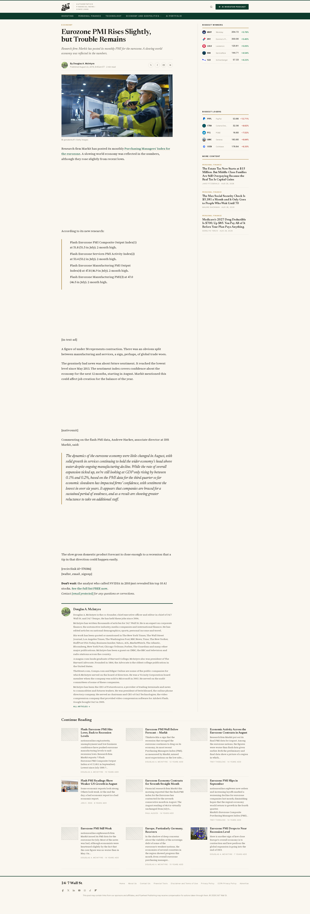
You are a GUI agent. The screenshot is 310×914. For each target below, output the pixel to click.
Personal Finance (89, 16)
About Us (132, 883)
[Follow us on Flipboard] (95, 890)
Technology (114, 16)
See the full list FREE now (89, 588)
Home (122, 883)
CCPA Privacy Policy (227, 883)
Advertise (244, 883)
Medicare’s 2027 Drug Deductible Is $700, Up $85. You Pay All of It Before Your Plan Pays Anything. (224, 223)
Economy (67, 25)
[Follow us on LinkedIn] (73, 890)
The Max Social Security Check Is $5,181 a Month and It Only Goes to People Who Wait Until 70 (224, 200)
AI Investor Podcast (234, 7)
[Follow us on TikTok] (90, 890)
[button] (211, 7)
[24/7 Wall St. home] (65, 7)
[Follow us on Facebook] (62, 890)
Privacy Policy (207, 883)
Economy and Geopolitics (142, 16)
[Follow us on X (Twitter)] (68, 890)
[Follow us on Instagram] (84, 890)
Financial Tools (161, 883)
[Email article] (163, 65)
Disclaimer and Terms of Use (184, 883)
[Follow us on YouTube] (79, 890)
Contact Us (145, 883)
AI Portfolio (174, 16)
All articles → (81, 706)
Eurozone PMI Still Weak (96, 828)
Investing (67, 16)
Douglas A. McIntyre (83, 63)
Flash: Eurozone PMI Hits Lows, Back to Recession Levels (97, 733)
